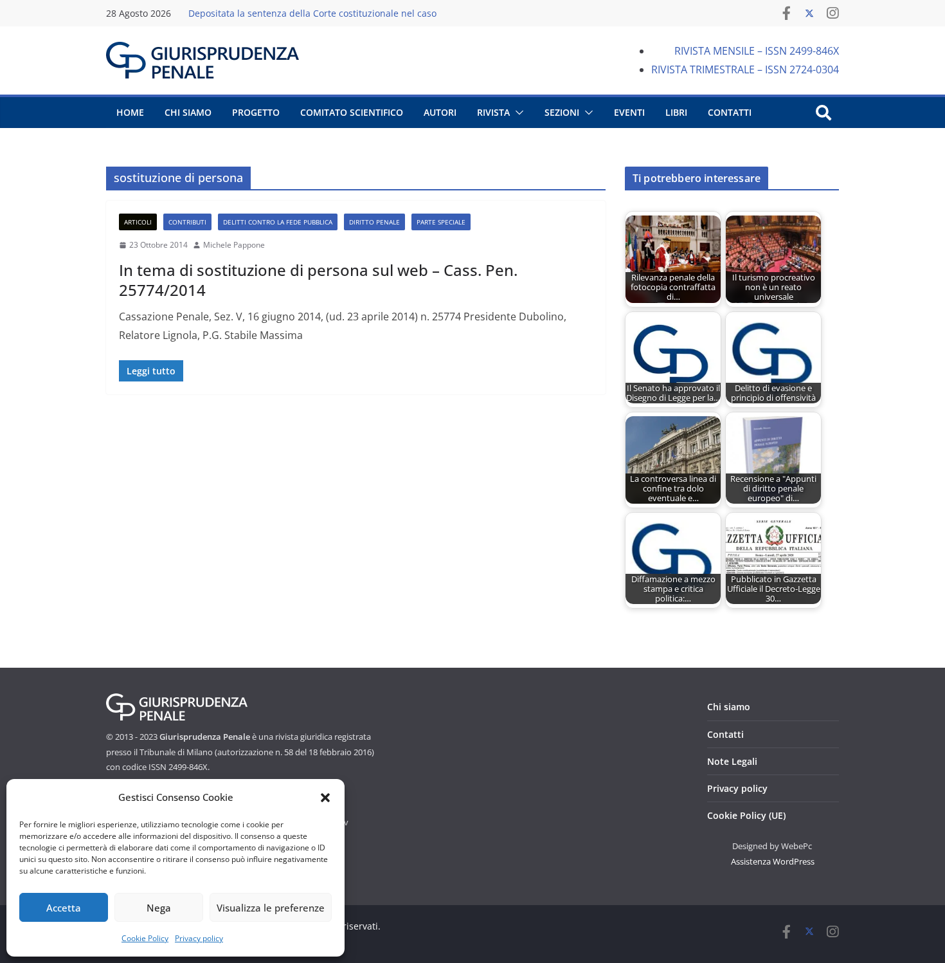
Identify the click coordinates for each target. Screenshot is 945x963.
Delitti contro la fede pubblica (277, 221)
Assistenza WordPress (773, 861)
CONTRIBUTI (187, 221)
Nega (159, 907)
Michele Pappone (234, 244)
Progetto (256, 112)
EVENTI (629, 112)
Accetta (63, 907)
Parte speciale (441, 221)
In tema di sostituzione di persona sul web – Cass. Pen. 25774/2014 (318, 279)
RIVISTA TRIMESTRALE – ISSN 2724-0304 (745, 69)
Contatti (725, 734)
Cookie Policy (145, 938)
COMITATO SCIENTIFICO (351, 112)
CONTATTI (730, 112)
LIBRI (676, 112)
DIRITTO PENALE (374, 221)
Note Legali (732, 761)
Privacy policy (199, 938)
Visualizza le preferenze (271, 907)
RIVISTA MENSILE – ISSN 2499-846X (756, 51)
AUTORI (440, 112)
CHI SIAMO (188, 112)
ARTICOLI (138, 221)
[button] (325, 797)
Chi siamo (728, 707)
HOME (130, 112)
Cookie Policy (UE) (746, 815)
